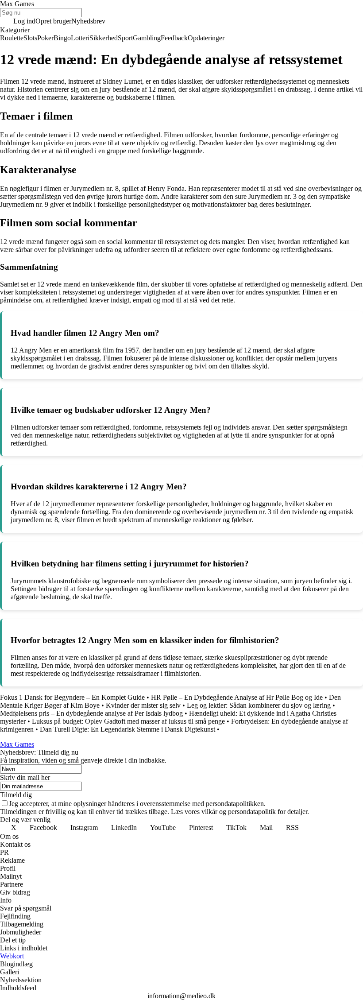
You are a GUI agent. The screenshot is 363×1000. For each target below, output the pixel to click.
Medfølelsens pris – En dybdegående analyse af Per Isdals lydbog (91, 713)
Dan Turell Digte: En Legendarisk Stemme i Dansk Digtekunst (127, 729)
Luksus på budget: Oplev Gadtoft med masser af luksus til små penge (128, 721)
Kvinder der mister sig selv (143, 705)
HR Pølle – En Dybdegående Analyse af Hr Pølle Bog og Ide (237, 697)
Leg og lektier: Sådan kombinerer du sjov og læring (259, 705)
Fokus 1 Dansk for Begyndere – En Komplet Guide (72, 697)
